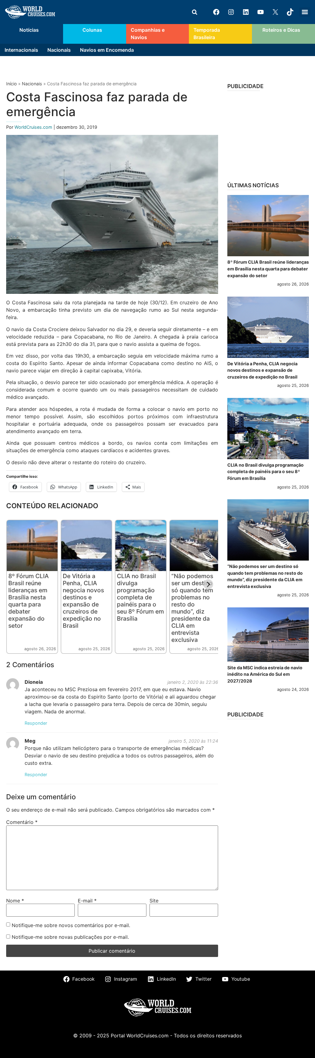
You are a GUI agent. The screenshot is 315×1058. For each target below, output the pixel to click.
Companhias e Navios (148, 33)
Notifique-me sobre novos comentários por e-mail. (71, 925)
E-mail (87, 900)
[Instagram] (231, 12)
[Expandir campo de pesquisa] (194, 12)
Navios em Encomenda (107, 50)
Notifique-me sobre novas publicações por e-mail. (70, 936)
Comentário (22, 822)
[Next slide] (208, 584)
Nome (15, 900)
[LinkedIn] (245, 12)
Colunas (92, 30)
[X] (275, 12)
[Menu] (304, 12)
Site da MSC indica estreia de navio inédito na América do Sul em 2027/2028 (264, 674)
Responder (36, 723)
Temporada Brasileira (206, 33)
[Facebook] (216, 12)
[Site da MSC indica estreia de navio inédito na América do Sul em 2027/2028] (268, 634)
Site (154, 900)
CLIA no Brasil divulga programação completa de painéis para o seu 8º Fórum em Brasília (140, 597)
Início (11, 83)
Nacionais (59, 50)
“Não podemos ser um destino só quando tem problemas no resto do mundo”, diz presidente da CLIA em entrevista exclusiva (192, 607)
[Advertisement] (268, 134)
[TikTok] (290, 12)
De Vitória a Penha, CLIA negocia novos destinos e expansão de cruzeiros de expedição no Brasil (83, 600)
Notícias (29, 30)
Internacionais (21, 50)
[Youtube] (260, 12)
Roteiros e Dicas (281, 30)
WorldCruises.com (34, 127)
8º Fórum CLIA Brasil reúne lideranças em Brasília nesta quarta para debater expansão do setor (28, 600)
